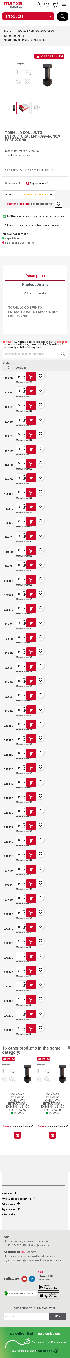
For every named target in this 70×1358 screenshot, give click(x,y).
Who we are (8, 1204)
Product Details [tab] (35, 284)
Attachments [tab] (35, 293)
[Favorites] (46, 4)
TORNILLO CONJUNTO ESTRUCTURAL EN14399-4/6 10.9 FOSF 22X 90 (52, 1103)
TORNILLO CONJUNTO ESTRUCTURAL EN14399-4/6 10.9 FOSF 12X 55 (17, 1103)
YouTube (24, 1279)
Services (7, 1193)
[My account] (39, 4)
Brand (8, 155)
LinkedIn (32, 1279)
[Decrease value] (24, 378)
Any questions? (39, 183)
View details (14, 169)
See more (31, 1252)
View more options (41, 169)
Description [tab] (35, 276)
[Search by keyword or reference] (62, 16)
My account (8, 1209)
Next (65, 72)
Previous (4, 72)
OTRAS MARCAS (21, 155)
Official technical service (16, 1198)
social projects (44, 1351)
